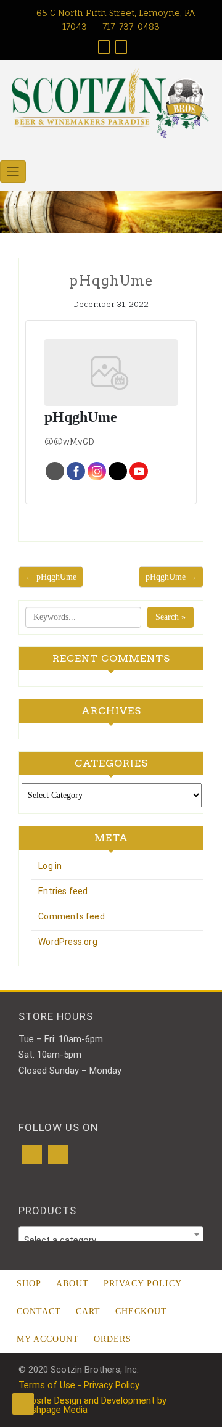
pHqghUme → (171, 577)
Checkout (141, 1311)
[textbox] (111, 1240)
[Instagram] (58, 1154)
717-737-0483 (130, 26)
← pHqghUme (50, 577)
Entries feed (63, 891)
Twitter (118, 471)
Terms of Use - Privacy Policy (78, 1385)
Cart (88, 1311)
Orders (112, 1339)
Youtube (139, 471)
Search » (170, 617)
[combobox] (111, 1234)
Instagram (97, 471)
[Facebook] (32, 1154)
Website (55, 471)
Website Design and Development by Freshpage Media (92, 1405)
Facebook (76, 471)
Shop (29, 1283)
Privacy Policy (143, 1283)
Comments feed (71, 916)
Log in (50, 866)
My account (48, 1339)
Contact (39, 1311)
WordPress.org (67, 942)
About (72, 1283)
